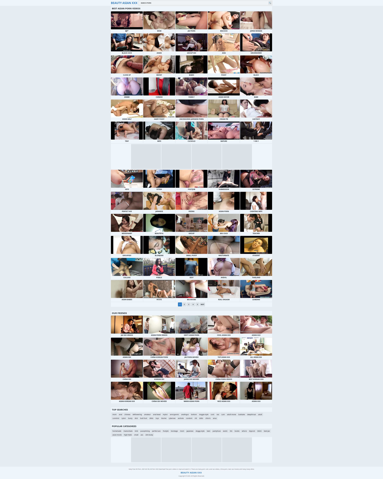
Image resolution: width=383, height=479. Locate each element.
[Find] (270, 3)
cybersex (172, 418)
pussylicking (145, 431)
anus (215, 418)
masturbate (128, 431)
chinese (127, 414)
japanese (190, 431)
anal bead (156, 414)
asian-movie (117, 435)
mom (114, 414)
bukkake (241, 414)
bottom (194, 414)
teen (208, 431)
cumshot (116, 418)
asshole (181, 418)
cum (223, 414)
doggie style (203, 414)
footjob (166, 431)
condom (189, 418)
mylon (165, 414)
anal (120, 414)
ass (142, 435)
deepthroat (251, 414)
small (136, 435)
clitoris (208, 418)
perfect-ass (156, 431)
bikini (259, 431)
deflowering (137, 414)
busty (130, 418)
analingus (185, 414)
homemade (117, 431)
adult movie (231, 414)
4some (163, 418)
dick (136, 418)
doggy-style (200, 431)
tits (231, 431)
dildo (151, 418)
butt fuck (143, 418)
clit (196, 418)
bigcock (252, 431)
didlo (201, 418)
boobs (237, 431)
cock (212, 414)
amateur (147, 414)
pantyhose (217, 431)
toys (157, 418)
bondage (174, 431)
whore (244, 431)
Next (202, 304)
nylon (124, 418)
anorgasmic (174, 414)
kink (136, 431)
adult (260, 414)
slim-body (149, 435)
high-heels (128, 435)
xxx (218, 414)
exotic (225, 431)
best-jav (267, 431)
